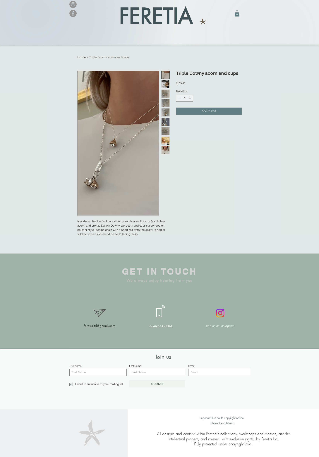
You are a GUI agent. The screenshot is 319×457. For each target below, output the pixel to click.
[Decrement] (179, 98)
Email (191, 366)
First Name (75, 366)
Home (81, 57)
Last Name (135, 366)
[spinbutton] (185, 98)
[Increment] (190, 98)
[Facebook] (73, 13)
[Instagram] (73, 4)
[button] (237, 13)
